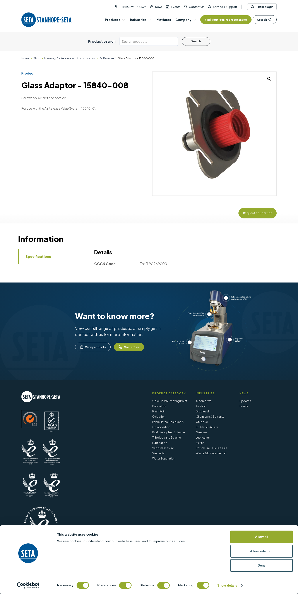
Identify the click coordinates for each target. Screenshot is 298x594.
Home (25, 58)
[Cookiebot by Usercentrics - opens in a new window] (28, 585)
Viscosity (158, 453)
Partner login (264, 7)
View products (95, 347)
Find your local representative (226, 19)
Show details (227, 585)
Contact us (131, 347)
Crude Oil (202, 422)
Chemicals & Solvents (210, 416)
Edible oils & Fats (207, 427)
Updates (245, 401)
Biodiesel (202, 411)
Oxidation (158, 416)
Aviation (201, 406)
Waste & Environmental (211, 453)
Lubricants (203, 437)
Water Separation (163, 458)
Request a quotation (257, 213)
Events (175, 7)
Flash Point (159, 411)
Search (262, 19)
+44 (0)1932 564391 (133, 7)
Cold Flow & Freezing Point (169, 401)
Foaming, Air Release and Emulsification (70, 58)
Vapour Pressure (163, 448)
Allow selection (261, 551)
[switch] (125, 585)
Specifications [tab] (38, 256)
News (159, 7)
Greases (201, 432)
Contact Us (196, 7)
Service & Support (225, 7)
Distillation (159, 406)
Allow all (261, 537)
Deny (261, 565)
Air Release (106, 58)
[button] (269, 79)
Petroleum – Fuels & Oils (211, 448)
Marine (200, 442)
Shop (36, 58)
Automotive (203, 401)
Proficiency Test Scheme (168, 432)
